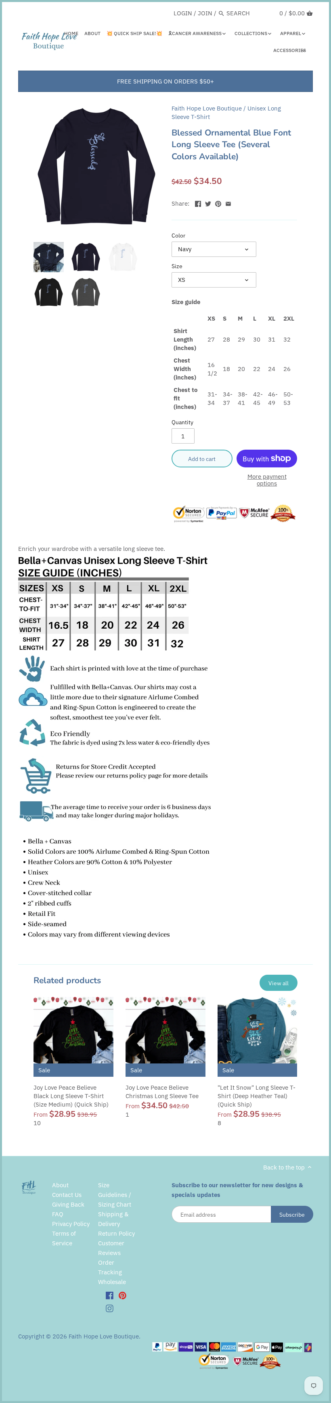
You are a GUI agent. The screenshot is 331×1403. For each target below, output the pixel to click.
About (60, 1185)
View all (278, 983)
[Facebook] (109, 1295)
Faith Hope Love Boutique (207, 108)
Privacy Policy (71, 1224)
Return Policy (116, 1233)
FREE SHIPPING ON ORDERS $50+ (165, 81)
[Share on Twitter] (208, 202)
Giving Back (68, 1204)
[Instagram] (109, 1308)
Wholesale (112, 1282)
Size (177, 266)
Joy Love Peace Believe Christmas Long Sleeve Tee (162, 1092)
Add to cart (202, 459)
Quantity (182, 422)
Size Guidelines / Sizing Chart (114, 1194)
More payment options (267, 480)
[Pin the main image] (218, 202)
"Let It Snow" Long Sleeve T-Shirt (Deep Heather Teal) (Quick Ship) (256, 1096)
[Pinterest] (122, 1295)
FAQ (57, 1214)
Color (178, 235)
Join (205, 13)
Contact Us (67, 1195)
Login (183, 13)
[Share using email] (228, 202)
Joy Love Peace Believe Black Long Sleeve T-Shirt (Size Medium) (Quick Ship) (71, 1096)
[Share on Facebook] (198, 202)
